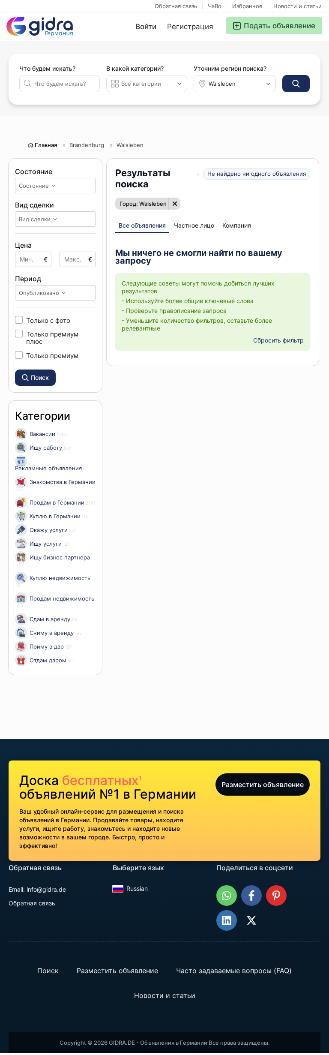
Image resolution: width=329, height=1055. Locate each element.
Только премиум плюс (52, 337)
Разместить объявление (262, 784)
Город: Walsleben (143, 203)
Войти (145, 26)
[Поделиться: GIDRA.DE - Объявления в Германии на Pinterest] (276, 895)
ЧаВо (214, 6)
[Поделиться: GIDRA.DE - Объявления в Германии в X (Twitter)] (251, 920)
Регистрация (190, 26)
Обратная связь (176, 6)
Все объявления (142, 225)
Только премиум (52, 355)
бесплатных (101, 780)
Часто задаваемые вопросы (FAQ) (234, 970)
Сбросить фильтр (278, 340)
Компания (236, 225)
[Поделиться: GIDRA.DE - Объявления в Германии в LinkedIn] (226, 920)
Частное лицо (194, 225)
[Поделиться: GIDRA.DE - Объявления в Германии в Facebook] (251, 895)
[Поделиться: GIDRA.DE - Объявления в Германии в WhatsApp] (226, 895)
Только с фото (48, 320)
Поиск (48, 970)
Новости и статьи (297, 6)
